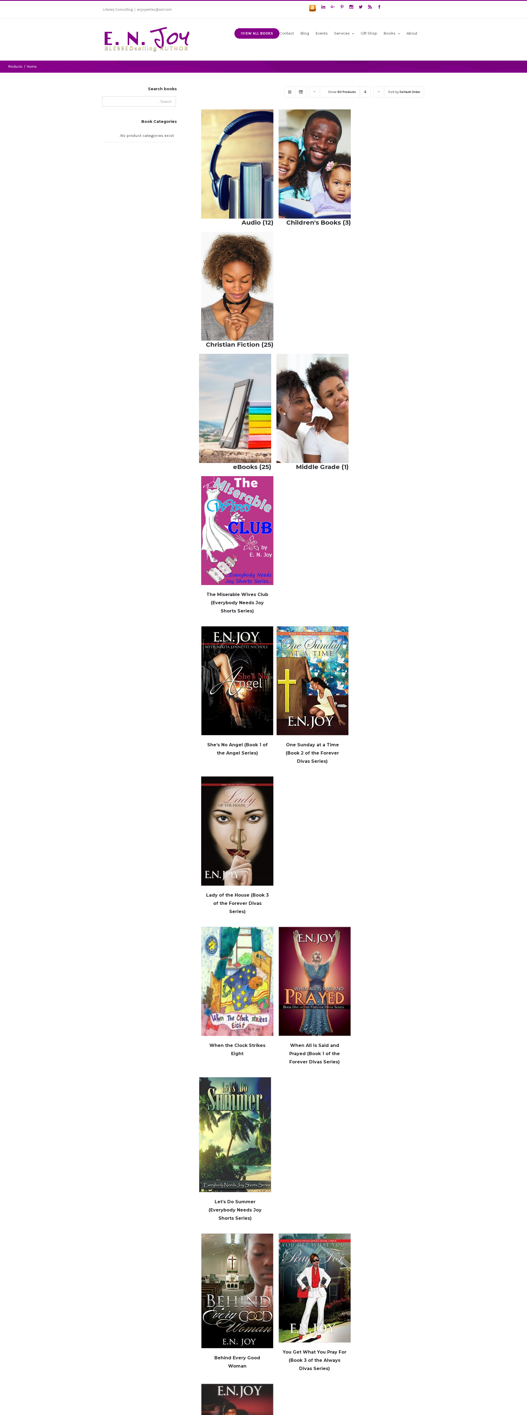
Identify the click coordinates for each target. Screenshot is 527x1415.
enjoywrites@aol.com (154, 9)
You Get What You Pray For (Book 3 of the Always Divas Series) (314, 1360)
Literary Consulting (118, 9)
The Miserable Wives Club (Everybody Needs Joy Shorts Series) (237, 603)
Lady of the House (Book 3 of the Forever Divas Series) (237, 903)
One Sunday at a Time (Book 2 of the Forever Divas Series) (312, 753)
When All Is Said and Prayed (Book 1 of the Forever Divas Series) (314, 1053)
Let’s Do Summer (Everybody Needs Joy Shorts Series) (235, 1210)
